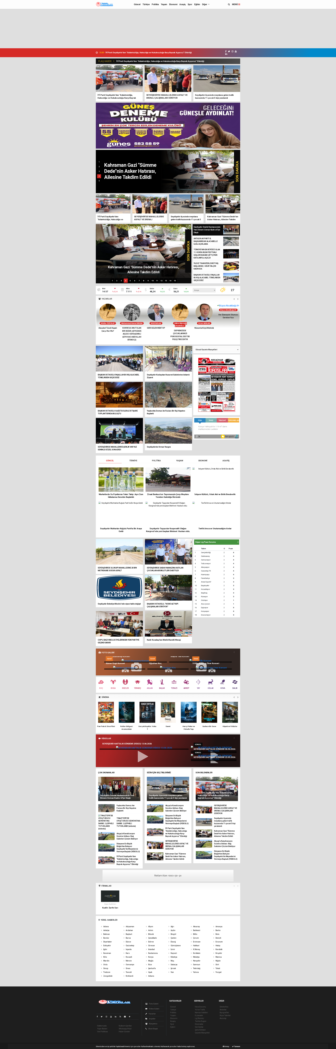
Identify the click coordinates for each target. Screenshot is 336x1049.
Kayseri (173, 953)
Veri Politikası (102, 1032)
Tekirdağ (196, 968)
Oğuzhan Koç (155, 663)
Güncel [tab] (110, 460)
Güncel (137, 4)
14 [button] (170, 281)
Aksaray (196, 926)
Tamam (237, 1046)
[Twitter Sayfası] (103, 1017)
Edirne (151, 942)
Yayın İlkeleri (102, 1029)
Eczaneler (199, 1015)
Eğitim (197, 4)
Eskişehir (107, 945)
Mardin (106, 961)
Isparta (128, 949)
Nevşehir (196, 961)
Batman (106, 934)
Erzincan (196, 942)
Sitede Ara (224, 1007)
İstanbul (151, 949)
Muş (172, 961)
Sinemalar (199, 1024)
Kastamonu (153, 953)
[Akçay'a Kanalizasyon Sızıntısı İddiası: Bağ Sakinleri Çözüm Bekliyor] (200, 171)
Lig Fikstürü (199, 1018)
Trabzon (106, 972)
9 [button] (148, 281)
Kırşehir (218, 953)
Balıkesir (196, 930)
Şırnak (173, 968)
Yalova (196, 972)
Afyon (150, 926)
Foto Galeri (153, 1004)
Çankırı (173, 938)
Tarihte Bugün (200, 1021)
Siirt (217, 965)
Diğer (205, 4)
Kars (127, 953)
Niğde (217, 961)
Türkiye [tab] (133, 460)
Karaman (107, 953)
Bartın (217, 930)
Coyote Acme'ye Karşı (209, 726)
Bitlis (195, 934)
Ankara (151, 976)
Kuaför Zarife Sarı (110, 908)
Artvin (150, 930)
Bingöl (173, 934)
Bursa (128, 938)
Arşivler (152, 1019)
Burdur (106, 938)
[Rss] (121, 1017)
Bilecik (151, 934)
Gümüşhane (175, 945)
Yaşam (164, 4)
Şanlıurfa (152, 968)
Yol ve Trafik (200, 1010)
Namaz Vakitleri (201, 1012)
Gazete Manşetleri (202, 1033)
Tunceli (128, 972)
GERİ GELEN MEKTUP (108, 328)
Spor (190, 4)
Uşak (150, 972)
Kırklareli (129, 976)
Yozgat (218, 972)
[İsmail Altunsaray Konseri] (135, 661)
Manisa (218, 957)
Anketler (223, 1010)
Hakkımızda (102, 1026)
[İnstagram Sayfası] (107, 1017)
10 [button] (152, 281)
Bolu (217, 934)
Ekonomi (173, 4)
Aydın (172, 930)
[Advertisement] (168, 28)
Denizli (218, 938)
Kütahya (173, 957)
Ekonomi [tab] (202, 460)
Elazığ (173, 942)
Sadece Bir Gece (168, 726)
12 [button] (161, 281)
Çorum (196, 938)
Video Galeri (153, 1009)
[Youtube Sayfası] (112, 1017)
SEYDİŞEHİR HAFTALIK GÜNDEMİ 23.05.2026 (214, 757)
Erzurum (219, 942)
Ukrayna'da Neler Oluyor (204, 328)
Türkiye (146, 4)
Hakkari (196, 945)
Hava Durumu (200, 1007)
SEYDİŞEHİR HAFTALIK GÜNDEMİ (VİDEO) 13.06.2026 (127, 744)
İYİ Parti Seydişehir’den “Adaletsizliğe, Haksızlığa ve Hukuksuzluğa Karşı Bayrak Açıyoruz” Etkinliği (160, 61)
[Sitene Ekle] (130, 1017)
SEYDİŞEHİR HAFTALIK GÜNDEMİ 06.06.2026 (214, 749)
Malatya (196, 957)
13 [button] (166, 281)
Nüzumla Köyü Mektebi (156, 328)
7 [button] (139, 281)
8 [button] (143, 281)
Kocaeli (128, 957)
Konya (150, 957)
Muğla (150, 961)
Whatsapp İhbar (125, 1029)
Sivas (127, 968)
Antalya (106, 930)
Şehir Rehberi (200, 1030)
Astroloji (223, 1018)
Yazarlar (152, 1014)
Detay (226, 1046)
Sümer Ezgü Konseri (115, 663)
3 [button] (99, 171)
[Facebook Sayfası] (98, 1017)
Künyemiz (153, 1024)
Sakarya (173, 965)
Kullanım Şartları (125, 1026)
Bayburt (128, 934)
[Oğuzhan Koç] (168, 668)
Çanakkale (152, 938)
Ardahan (129, 930)
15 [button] (175, 281)
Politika (155, 4)
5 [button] (99, 181)
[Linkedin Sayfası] (117, 1017)
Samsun (196, 965)
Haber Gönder (124, 1032)
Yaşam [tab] (179, 460)
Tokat (217, 968)
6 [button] (134, 281)
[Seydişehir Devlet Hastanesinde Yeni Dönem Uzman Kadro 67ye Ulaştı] (119, 789)
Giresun (151, 945)
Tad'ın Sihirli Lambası (230, 726)
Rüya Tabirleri (225, 1015)
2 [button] (99, 167)
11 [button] (157, 281)
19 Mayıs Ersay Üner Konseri (205, 663)
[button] (234, 299)
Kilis (105, 957)
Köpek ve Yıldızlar (188, 726)
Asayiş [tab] (225, 460)
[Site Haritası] (126, 1017)
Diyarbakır (107, 942)
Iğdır (105, 949)
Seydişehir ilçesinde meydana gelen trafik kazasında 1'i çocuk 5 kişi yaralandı (136, 53)
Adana (106, 926)
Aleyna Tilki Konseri (180, 656)
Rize (150, 965)
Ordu (105, 965)
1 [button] (99, 162)
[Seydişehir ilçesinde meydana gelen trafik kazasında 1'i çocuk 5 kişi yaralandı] (168, 789)
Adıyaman (129, 926)
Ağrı (172, 926)
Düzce (128, 942)
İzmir (172, 949)
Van (172, 972)
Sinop (105, 968)
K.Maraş (196, 949)
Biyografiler (224, 1012)
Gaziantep (129, 945)
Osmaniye (129, 965)
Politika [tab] (156, 460)
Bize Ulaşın (153, 1029)
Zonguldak (107, 976)
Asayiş (182, 4)
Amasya (218, 926)
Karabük (218, 949)
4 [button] (99, 176)
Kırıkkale (196, 953)
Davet (126, 726)
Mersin (128, 961)
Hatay (217, 945)
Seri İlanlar (199, 1027)
